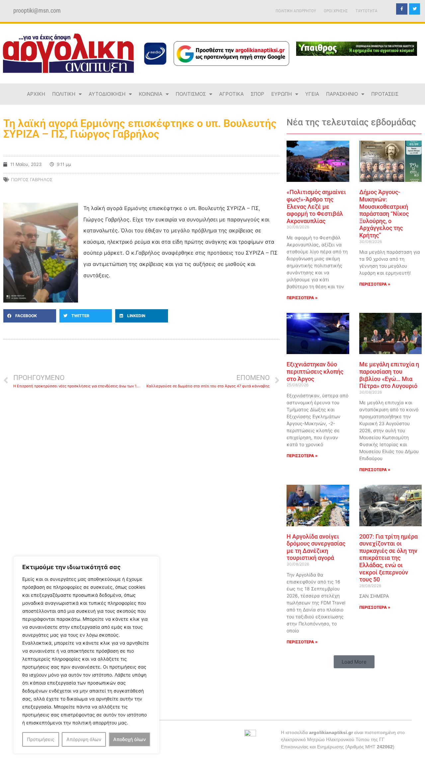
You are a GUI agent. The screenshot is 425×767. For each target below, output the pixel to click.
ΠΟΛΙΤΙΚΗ (63, 94)
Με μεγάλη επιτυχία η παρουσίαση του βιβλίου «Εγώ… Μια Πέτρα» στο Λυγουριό (389, 375)
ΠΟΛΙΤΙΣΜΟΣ (191, 94)
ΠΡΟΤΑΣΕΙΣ (384, 94)
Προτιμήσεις (40, 739)
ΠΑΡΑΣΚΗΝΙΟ (342, 94)
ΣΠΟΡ (257, 94)
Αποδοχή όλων (129, 739)
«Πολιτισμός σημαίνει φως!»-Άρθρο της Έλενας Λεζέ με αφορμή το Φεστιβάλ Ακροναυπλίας (316, 206)
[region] (86, 655)
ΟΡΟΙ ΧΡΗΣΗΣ (336, 10)
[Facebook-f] (401, 9)
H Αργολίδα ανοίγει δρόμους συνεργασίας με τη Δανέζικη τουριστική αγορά (316, 547)
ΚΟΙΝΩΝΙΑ (150, 94)
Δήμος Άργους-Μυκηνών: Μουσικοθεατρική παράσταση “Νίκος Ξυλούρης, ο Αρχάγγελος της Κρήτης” (384, 214)
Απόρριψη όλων (83, 739)
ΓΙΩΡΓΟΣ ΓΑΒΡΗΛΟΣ (31, 179)
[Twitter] (414, 9)
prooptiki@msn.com (37, 10)
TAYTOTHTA (367, 10)
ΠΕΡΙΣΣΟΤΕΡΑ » (302, 297)
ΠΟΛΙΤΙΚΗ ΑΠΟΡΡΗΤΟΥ (296, 10)
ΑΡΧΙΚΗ (36, 94)
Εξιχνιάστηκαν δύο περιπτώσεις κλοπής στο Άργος (315, 371)
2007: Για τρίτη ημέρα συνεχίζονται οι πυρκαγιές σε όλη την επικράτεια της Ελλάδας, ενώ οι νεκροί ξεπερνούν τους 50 (388, 558)
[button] (29, 315)
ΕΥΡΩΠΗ (281, 94)
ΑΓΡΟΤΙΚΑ (231, 94)
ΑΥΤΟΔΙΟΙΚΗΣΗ (107, 94)
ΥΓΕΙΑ (312, 94)
